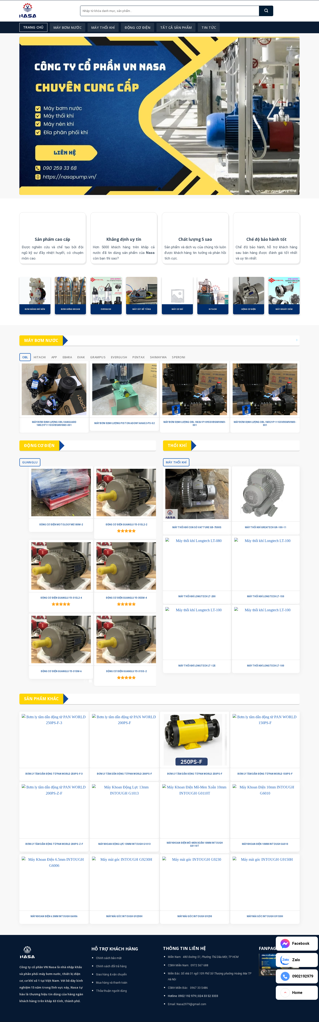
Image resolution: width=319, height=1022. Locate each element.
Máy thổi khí (103, 27)
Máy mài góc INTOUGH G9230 (194, 916)
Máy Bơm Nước (67, 27)
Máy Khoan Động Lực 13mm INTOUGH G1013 (124, 844)
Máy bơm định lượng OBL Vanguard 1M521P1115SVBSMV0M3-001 (54, 423)
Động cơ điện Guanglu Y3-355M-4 (120, 598)
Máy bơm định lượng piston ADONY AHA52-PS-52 (124, 423)
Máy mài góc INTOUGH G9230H (124, 916)
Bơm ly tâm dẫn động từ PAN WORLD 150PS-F (264, 774)
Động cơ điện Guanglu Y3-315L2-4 (55, 598)
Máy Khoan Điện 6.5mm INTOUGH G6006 (54, 916)
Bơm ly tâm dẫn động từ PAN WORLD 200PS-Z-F (54, 844)
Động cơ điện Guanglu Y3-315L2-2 (120, 524)
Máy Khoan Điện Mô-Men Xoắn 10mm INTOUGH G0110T (195, 844)
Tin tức (209, 27)
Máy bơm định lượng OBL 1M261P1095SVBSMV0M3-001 (194, 423)
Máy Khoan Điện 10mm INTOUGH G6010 (265, 844)
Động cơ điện (137, 27)
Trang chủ (33, 27)
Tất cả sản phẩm (176, 27)
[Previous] (14, 298)
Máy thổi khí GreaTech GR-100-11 (265, 527)
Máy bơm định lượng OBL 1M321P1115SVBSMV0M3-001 (265, 423)
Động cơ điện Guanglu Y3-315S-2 (120, 671)
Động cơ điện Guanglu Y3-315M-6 (55, 671)
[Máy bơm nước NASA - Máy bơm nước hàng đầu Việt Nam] (46, 11)
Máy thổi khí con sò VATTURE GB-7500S (196, 527)
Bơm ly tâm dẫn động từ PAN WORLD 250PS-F (194, 774)
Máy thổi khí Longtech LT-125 (197, 665)
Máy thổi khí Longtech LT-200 (197, 596)
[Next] (304, 298)
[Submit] (266, 11)
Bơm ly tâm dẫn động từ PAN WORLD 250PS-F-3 (54, 774)
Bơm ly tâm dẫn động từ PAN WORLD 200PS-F (124, 774)
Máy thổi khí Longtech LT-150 (265, 596)
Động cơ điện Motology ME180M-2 (55, 524)
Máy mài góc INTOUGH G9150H (265, 916)
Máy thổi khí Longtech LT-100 (265, 665)
